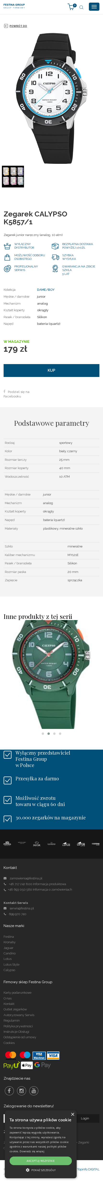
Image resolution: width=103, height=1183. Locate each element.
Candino (10, 953)
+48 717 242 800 (20, 884)
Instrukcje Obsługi (16, 1031)
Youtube (33, 1090)
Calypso (9, 970)
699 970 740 (17, 914)
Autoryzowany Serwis (19, 1015)
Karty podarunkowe (17, 992)
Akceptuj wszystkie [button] (41, 1161)
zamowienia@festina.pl (26, 878)
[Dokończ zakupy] (71, 6)
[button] (43, 733)
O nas (7, 998)
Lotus (7, 959)
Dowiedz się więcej (32, 1151)
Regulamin (12, 1020)
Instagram (21, 1090)
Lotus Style (11, 964)
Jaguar (8, 948)
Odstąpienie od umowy (20, 1037)
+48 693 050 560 (20, 889)
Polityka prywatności (18, 1026)
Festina (9, 936)
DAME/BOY (46, 289)
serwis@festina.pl (22, 908)
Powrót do (18, 26)
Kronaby (10, 942)
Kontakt (9, 1004)
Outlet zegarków (15, 1009)
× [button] (72, 1114)
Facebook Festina (9, 1090)
